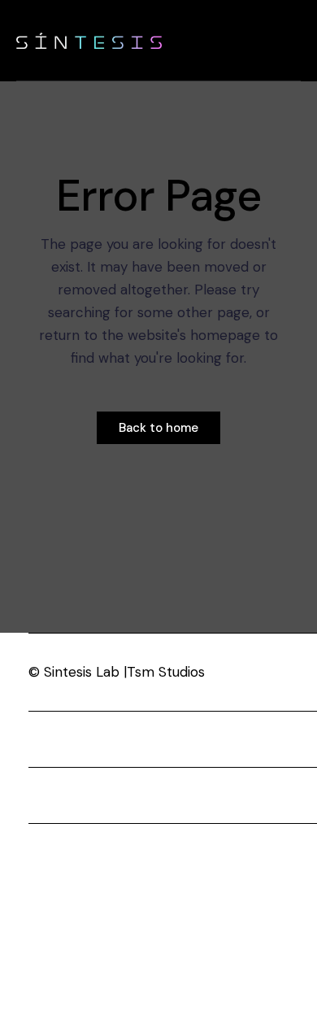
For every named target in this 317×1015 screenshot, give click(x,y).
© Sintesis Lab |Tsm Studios (116, 672)
